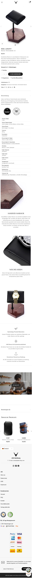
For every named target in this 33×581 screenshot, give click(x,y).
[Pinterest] (16, 466)
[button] (30, 26)
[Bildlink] (3, 514)
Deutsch (6, 448)
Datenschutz (4, 478)
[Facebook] (18, 466)
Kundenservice (5, 491)
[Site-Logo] (16, 2)
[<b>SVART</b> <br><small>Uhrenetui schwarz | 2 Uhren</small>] (8, 428)
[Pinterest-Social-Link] (9, 87)
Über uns (3, 475)
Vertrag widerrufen (5, 507)
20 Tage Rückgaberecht (9, 520)
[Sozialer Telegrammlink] (15, 87)
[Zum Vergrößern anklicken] (2, 43)
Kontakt (2, 500)
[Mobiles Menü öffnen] (1, 2)
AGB (2, 481)
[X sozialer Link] (7, 87)
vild (2, 471)
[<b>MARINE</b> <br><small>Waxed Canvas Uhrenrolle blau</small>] (24, 428)
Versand (3, 494)
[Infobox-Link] (16, 562)
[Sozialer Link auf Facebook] (5, 87)
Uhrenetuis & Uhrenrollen (12, 84)
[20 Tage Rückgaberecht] (1, 520)
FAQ (2, 497)
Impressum (3, 484)
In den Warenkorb (15, 74)
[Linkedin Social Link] (11, 87)
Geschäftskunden (5, 504)
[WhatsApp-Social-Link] (13, 87)
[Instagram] (13, 466)
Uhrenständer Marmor (22, 84)
